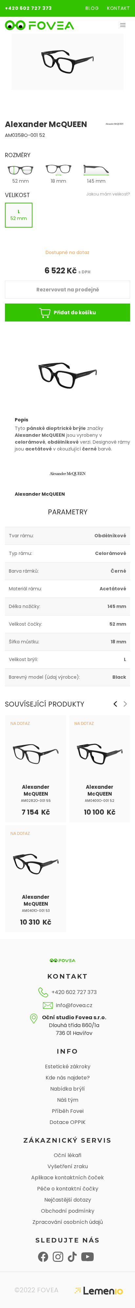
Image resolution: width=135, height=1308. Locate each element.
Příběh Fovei (68, 1111)
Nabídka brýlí (67, 1089)
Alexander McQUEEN (35, 790)
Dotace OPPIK (67, 1122)
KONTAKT (118, 8)
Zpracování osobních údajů (67, 1222)
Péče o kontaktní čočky (67, 1188)
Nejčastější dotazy (67, 1200)
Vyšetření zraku (68, 1166)
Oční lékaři (67, 1155)
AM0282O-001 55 (36, 800)
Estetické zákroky (67, 1066)
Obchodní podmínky (67, 1211)
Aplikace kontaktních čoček (67, 1177)
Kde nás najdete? (68, 1077)
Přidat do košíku (75, 312)
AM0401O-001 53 (36, 910)
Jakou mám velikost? (108, 194)
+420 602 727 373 (28, 8)
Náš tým (67, 1100)
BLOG (92, 8)
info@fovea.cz (74, 1005)
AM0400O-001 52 (99, 800)
